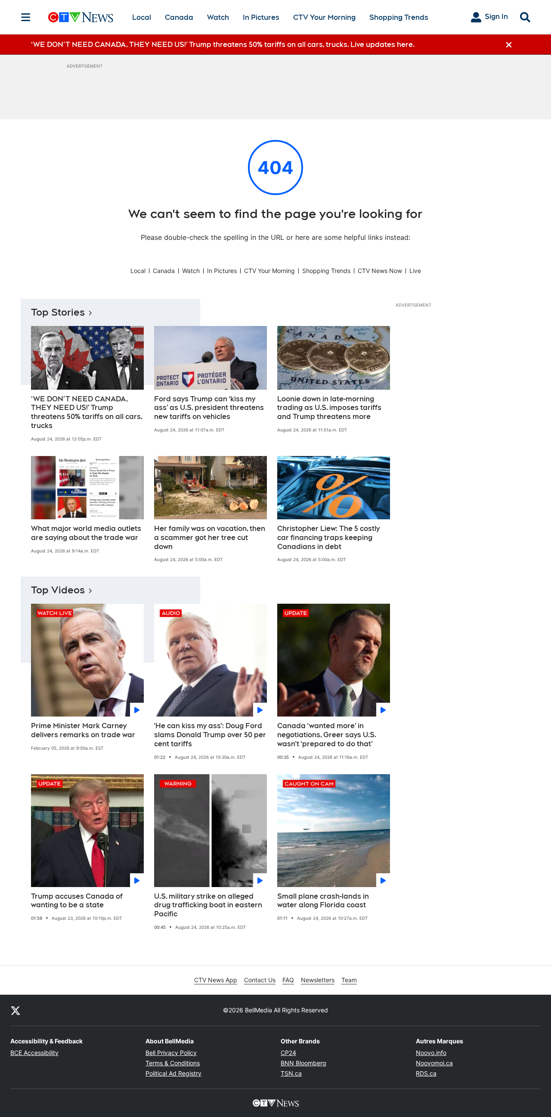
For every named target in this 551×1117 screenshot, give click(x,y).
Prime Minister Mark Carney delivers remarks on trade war (83, 730)
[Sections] (25, 17)
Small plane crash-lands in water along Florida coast (323, 900)
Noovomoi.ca (434, 1063)
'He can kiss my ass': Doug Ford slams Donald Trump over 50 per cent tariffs (210, 735)
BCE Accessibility (34, 1052)
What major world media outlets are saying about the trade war (86, 533)
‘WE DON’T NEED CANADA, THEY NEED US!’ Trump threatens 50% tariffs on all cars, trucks (86, 412)
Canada (179, 17)
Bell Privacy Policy (171, 1052)
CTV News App (215, 980)
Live (415, 270)
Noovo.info (431, 1052)
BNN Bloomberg (303, 1063)
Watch (218, 17)
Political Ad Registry (173, 1073)
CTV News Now (380, 270)
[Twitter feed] (15, 1010)
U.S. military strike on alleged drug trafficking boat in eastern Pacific (208, 905)
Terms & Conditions (172, 1063)
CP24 (288, 1052)
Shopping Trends (398, 17)
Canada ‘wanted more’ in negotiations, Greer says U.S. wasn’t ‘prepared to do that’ (326, 735)
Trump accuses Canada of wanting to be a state (77, 900)
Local (141, 17)
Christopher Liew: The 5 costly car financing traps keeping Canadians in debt (328, 537)
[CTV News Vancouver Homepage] (80, 17)
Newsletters (317, 980)
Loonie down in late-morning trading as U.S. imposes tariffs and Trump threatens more (329, 408)
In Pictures (261, 17)
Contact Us (260, 980)
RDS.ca (426, 1073)
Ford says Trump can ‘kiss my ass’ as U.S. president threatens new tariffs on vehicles (209, 408)
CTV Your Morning (324, 17)
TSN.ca (291, 1073)
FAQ (288, 980)
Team (349, 980)
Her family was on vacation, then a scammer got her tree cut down (209, 537)
